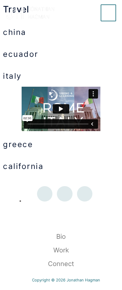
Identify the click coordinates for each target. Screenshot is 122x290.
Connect (61, 264)
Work (61, 250)
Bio (61, 236)
